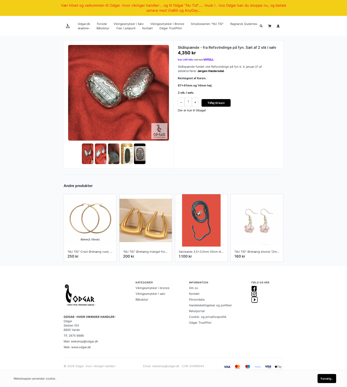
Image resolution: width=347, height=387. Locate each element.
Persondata (197, 299)
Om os (193, 288)
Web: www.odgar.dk (77, 347)
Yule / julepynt (126, 28)
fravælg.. (327, 378)
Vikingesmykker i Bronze (167, 24)
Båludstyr (103, 28)
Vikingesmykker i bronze (152, 288)
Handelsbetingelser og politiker (210, 305)
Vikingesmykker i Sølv (128, 24)
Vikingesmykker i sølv (150, 293)
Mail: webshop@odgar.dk (81, 341)
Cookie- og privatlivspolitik (207, 317)
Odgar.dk (84, 24)
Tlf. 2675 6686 (74, 335)
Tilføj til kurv (216, 103)
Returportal (197, 311)
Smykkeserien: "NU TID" (207, 24)
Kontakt (147, 28)
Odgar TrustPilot (170, 28)
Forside (102, 24)
